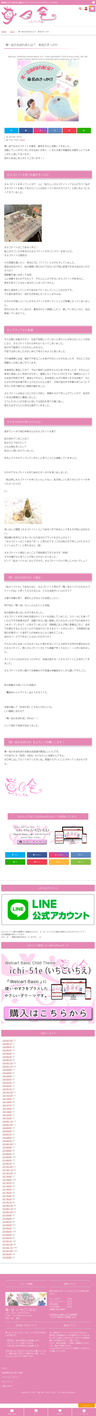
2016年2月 (7, 1238)
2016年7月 (7, 1221)
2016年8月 (7, 1218)
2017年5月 (7, 1189)
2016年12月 (7, 1205)
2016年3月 (7, 1234)
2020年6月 (7, 1137)
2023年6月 (7, 1047)
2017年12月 (7, 1166)
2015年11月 (7, 1247)
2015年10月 (7, 1251)
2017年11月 (7, 1170)
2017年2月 (7, 1199)
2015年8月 (7, 1257)
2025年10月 (7, 1040)
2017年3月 (7, 1196)
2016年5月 (7, 1228)
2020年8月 (7, 1131)
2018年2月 (7, 1160)
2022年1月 (7, 1089)
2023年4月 (7, 1050)
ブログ (22, 140)
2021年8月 (7, 1102)
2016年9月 (7, 1215)
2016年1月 (7, 1241)
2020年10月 (7, 1124)
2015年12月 (7, 1244)
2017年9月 (7, 1176)
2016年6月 (7, 1225)
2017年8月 (7, 1179)
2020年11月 (7, 1121)
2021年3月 (7, 1118)
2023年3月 (7, 1053)
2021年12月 (7, 1092)
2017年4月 (7, 1192)
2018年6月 (7, 1147)
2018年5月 (7, 1150)
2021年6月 (7, 1108)
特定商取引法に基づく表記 (12, 1372)
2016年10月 (7, 1212)
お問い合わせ (7, 1386)
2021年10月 (7, 1095)
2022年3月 (7, 1086)
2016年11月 (7, 1209)
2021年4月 (7, 1115)
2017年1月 (7, 1202)
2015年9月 (7, 1254)
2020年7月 (7, 1134)
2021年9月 (7, 1098)
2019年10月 (7, 1144)
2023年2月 (7, 1056)
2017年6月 (7, 1186)
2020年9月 (7, 1128)
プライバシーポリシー (10, 1377)
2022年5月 (7, 1079)
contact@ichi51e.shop (59, 1348)
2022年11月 (7, 1066)
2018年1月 (7, 1163)
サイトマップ (7, 1381)
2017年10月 (7, 1173)
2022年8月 (7, 1073)
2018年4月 (7, 1153)
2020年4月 (7, 1141)
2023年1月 (7, 1060)
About (4, 1368)
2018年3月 (7, 1157)
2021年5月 (7, 1111)
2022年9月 (7, 1069)
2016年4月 (7, 1231)
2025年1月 (7, 1043)
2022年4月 (7, 1082)
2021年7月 (7, 1105)
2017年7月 (7, 1183)
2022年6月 (7, 1076)
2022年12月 (7, 1063)
